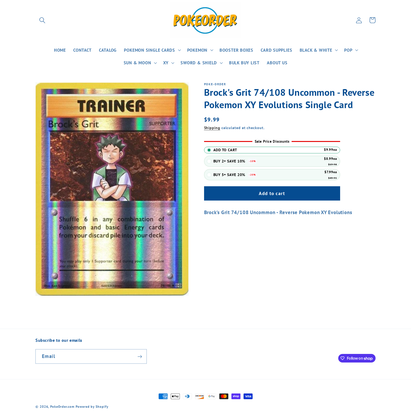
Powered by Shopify (92, 406)
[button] (42, 20)
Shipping (212, 127)
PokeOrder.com (62, 406)
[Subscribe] (140, 356)
